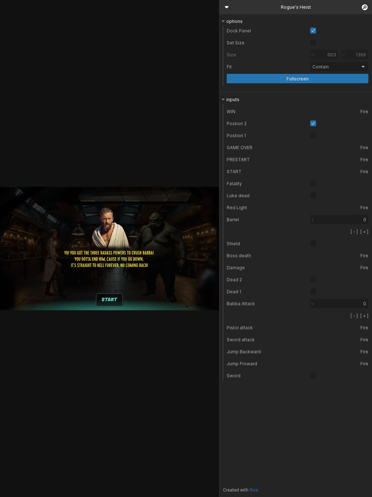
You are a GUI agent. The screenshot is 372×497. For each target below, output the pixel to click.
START (234, 171)
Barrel (233, 219)
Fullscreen (298, 78)
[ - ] (354, 231)
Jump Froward (242, 363)
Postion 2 (237, 123)
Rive (254, 490)
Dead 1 (234, 291)
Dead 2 (234, 279)
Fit (229, 66)
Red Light (237, 207)
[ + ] (364, 231)
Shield (233, 243)
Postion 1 (236, 135)
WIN (231, 111)
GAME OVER (239, 147)
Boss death (239, 255)
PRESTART (238, 159)
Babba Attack (241, 303)
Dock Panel (239, 30)
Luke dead (238, 195)
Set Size (235, 42)
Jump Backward (244, 351)
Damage (236, 267)
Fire (364, 111)
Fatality (234, 183)
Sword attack (241, 339)
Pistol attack (240, 327)
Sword (233, 375)
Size (231, 54)
